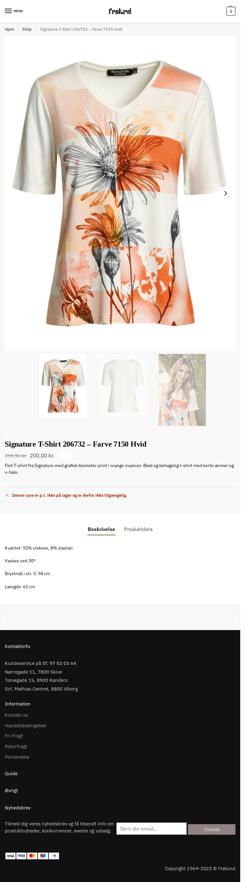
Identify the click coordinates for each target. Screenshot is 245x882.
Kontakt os (16, 715)
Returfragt (16, 746)
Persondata (17, 757)
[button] (230, 11)
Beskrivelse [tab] (101, 529)
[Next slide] (225, 193)
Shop (27, 29)
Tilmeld (212, 829)
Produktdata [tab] (138, 529)
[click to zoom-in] (120, 193)
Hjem (9, 29)
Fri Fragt (14, 736)
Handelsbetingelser (26, 725)
